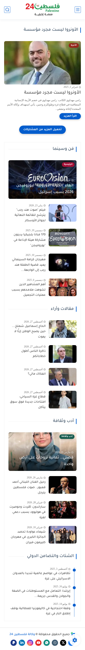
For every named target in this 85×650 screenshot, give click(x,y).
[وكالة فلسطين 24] (42, 10)
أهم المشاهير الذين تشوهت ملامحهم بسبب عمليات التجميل (29, 290)
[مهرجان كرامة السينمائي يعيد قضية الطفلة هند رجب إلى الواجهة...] (63, 262)
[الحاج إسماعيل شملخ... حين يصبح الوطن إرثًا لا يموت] (63, 329)
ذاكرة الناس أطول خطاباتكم (33, 354)
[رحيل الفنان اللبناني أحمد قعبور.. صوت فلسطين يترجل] (63, 485)
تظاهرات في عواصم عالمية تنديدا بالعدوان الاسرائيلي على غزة (41, 576)
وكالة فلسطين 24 (22, 634)
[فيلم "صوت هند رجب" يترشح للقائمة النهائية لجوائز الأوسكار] (63, 213)
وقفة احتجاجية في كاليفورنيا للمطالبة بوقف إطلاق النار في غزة (40, 611)
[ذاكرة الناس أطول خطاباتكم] (63, 354)
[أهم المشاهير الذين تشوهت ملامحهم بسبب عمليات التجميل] (63, 287)
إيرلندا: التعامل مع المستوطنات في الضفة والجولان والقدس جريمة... (41, 594)
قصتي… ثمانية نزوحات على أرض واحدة (46, 461)
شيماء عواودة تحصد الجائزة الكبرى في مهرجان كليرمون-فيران (28, 537)
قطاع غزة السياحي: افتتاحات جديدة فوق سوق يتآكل (28, 402)
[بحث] (7, 9)
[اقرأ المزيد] (70, 116)
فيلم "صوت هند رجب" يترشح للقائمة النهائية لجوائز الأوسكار (30, 215)
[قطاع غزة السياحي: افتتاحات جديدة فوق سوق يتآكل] (63, 399)
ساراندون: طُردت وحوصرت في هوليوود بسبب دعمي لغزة (27, 512)
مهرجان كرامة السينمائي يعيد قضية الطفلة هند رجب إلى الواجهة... (29, 265)
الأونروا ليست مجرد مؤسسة (52, 92)
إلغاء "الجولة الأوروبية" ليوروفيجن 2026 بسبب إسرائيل (44, 189)
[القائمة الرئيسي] (78, 9)
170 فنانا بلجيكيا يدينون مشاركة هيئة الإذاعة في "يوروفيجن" (30, 240)
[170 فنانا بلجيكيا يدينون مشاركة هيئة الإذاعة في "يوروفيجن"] (63, 237)
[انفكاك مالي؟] (63, 377)
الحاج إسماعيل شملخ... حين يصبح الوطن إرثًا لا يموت (29, 332)
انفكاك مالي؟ (37, 374)
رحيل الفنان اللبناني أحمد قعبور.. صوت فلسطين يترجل (29, 488)
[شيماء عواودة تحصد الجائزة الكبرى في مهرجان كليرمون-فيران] (63, 535)
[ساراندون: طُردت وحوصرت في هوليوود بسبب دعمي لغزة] (63, 510)
